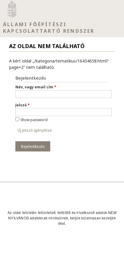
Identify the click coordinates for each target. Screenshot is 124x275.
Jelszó (22, 104)
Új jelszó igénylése (34, 130)
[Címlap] (12, 9)
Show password (34, 119)
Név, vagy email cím (35, 86)
